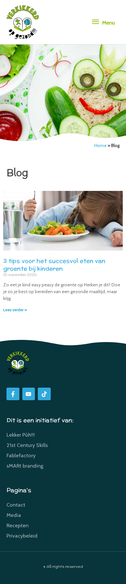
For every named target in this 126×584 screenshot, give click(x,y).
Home (100, 145)
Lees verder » (15, 309)
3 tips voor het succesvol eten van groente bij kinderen (54, 264)
